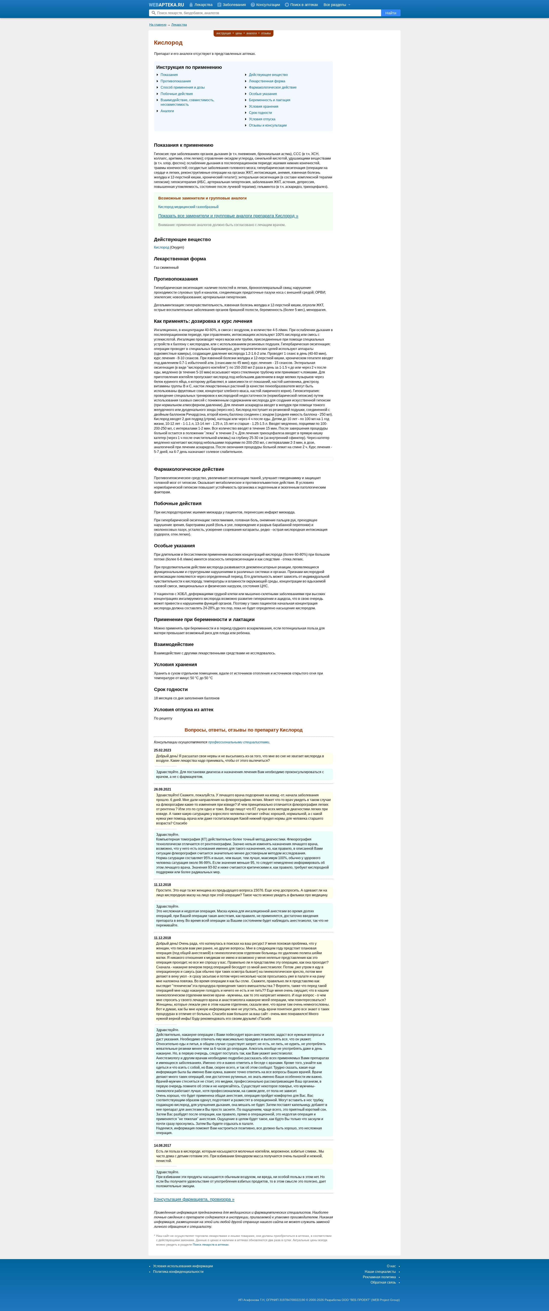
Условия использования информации (183, 1266)
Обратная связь (383, 1282)
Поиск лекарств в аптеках (211, 1244)
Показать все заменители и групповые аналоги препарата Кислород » (228, 215)
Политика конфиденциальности (178, 1271)
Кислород (161, 247)
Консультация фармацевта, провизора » (194, 1199)
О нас (391, 1266)
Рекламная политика (379, 1277)
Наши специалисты (380, 1271)
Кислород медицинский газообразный (188, 207)
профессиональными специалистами (238, 742)
